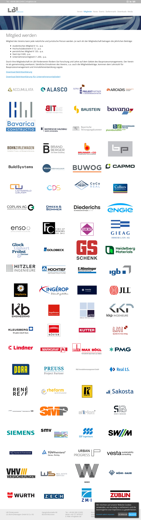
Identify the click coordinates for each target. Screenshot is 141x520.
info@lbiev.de (31, 2)
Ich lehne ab (122, 514)
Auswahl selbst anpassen (105, 514)
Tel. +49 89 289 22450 (15, 2)
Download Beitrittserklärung (19, 71)
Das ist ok (132, 514)
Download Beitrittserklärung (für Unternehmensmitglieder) (33, 76)
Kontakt (94, 512)
